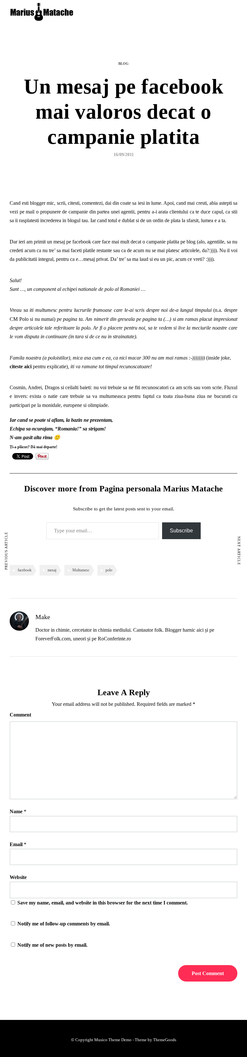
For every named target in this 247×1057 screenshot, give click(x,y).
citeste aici (21, 366)
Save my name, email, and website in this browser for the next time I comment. (102, 902)
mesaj (52, 570)
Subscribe (181, 530)
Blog (123, 63)
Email (16, 844)
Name (16, 811)
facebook (25, 570)
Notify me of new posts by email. (52, 945)
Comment (20, 714)
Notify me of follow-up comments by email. (63, 923)
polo (108, 570)
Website (18, 877)
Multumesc (80, 570)
